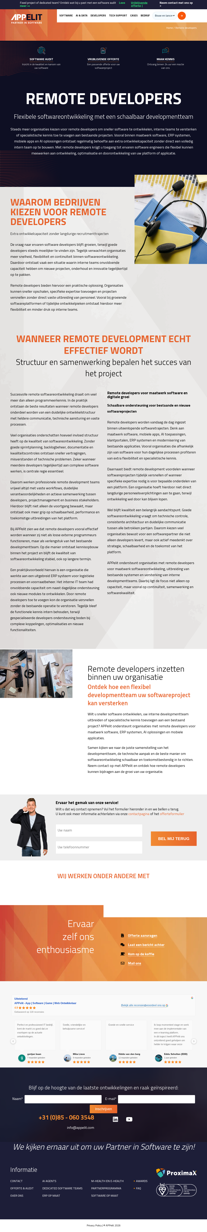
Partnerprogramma (106, 1188)
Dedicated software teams (62, 1188)
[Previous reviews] (13, 1041)
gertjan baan (34, 1054)
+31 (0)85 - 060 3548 (66, 1118)
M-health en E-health (107, 1181)
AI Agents (49, 1181)
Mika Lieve (79, 1054)
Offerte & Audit (22, 1188)
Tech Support (118, 15)
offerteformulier (172, 814)
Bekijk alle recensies (133, 1005)
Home (169, 28)
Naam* (17, 1099)
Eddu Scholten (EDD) (175, 1054)
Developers (98, 15)
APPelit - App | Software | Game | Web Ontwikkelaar (45, 1003)
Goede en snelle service (121, 1024)
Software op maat (104, 1196)
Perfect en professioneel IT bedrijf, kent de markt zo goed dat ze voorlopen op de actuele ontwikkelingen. (35, 1030)
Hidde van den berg (129, 1054)
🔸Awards (139, 1181)
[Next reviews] (194, 1041)
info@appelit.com (80, 1128)
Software (66, 15)
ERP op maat (51, 1196)
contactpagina (138, 814)
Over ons (16, 1196)
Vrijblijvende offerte (139, 4)
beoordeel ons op (155, 1005)
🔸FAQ (136, 1188)
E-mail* (110, 1099)
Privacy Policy (94, 1225)
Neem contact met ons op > (176, 4)
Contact (16, 1181)
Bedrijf (145, 15)
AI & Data (81, 15)
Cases (134, 15)
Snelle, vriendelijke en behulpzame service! (74, 1026)
